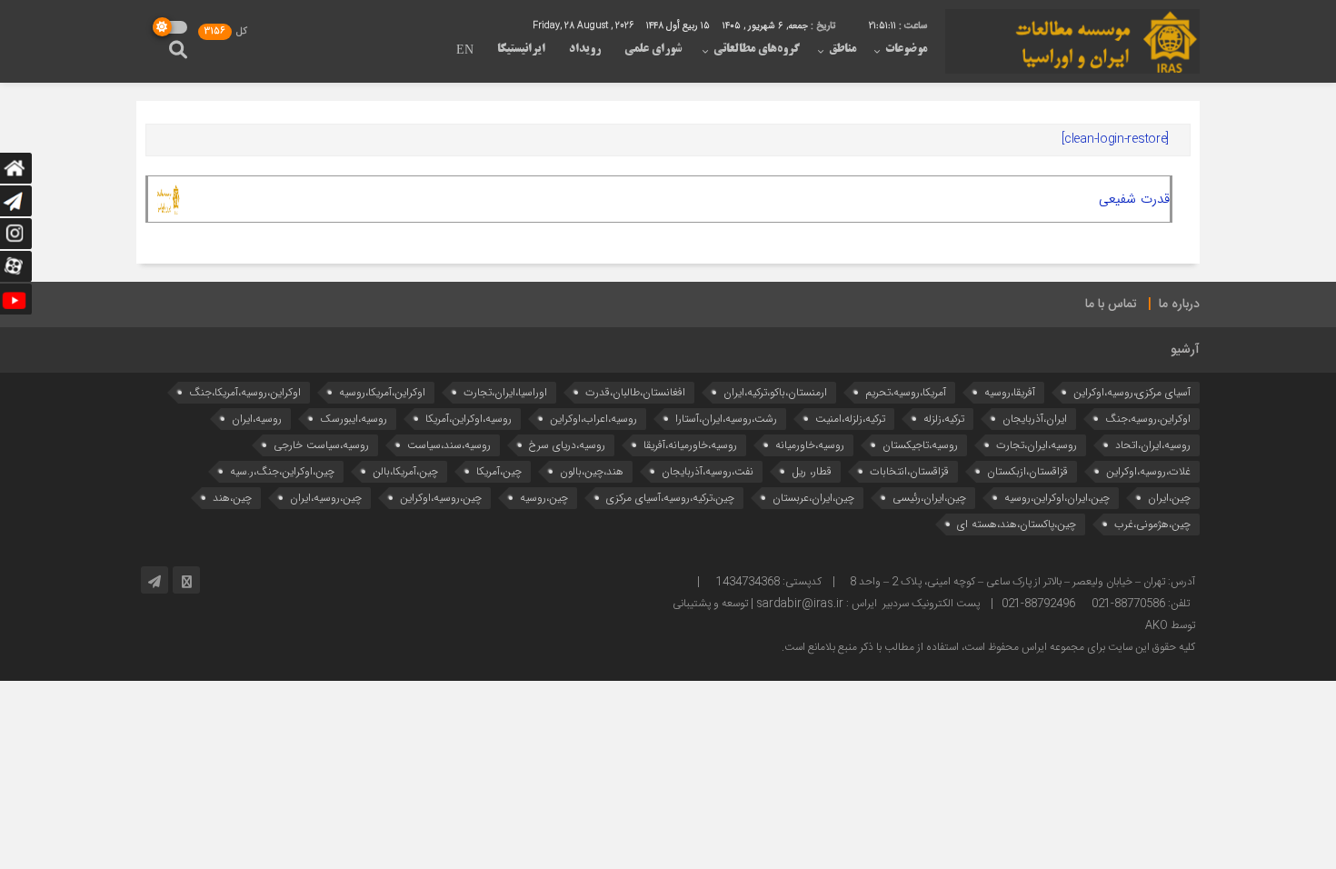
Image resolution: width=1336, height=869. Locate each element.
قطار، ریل (812, 471)
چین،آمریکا (499, 471)
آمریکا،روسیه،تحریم (905, 392)
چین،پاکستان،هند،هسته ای (1016, 524)
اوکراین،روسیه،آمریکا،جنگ (245, 392)
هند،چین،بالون (591, 471)
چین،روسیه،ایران (326, 497)
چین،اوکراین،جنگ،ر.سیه (282, 471)
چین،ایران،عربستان (813, 497)
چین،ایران (1169, 497)
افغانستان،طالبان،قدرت (635, 392)
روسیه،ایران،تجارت (1036, 445)
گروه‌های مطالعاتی (756, 49)
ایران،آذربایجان (1034, 418)
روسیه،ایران (257, 418)
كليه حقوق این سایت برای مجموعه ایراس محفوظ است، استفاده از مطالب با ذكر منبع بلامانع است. (988, 647)
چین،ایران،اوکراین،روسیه (1057, 497)
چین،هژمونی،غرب (1152, 524)
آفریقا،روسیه (1009, 392)
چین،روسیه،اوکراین (441, 497)
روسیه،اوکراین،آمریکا (468, 418)
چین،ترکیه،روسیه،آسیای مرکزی (670, 497)
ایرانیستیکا (521, 49)
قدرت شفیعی (1134, 199)
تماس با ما (1111, 304)
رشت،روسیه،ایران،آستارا (726, 418)
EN (465, 51)
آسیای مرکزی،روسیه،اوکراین (1132, 392)
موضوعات (906, 49)
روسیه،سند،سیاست (449, 445)
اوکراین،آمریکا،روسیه (382, 392)
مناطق (842, 49)
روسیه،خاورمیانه (809, 445)
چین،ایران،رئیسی (929, 497)
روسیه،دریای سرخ (567, 445)
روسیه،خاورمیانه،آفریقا (690, 445)
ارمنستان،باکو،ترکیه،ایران (775, 392)
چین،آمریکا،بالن (405, 471)
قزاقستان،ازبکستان (1027, 471)
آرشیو (1185, 350)
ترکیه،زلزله (943, 418)
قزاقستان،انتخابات (909, 471)
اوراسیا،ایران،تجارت (505, 392)
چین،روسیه (544, 497)
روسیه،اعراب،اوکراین (593, 418)
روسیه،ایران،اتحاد (1153, 445)
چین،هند (232, 497)
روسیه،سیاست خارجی (321, 445)
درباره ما (1179, 304)
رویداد (585, 49)
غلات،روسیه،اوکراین (1148, 471)
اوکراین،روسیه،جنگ (1148, 418)
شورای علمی (653, 49)
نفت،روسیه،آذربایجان (707, 471)
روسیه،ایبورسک (353, 418)
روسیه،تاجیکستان (920, 445)
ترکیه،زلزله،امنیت (850, 418)
